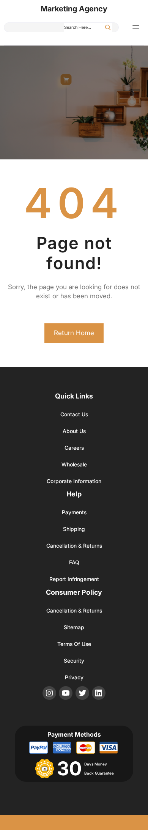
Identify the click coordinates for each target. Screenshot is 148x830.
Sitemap (74, 627)
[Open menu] (136, 27)
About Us (74, 431)
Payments (74, 512)
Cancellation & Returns (74, 545)
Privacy (74, 677)
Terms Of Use (74, 644)
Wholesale (74, 464)
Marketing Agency (74, 8)
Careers (74, 447)
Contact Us (74, 414)
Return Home (74, 333)
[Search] (107, 27)
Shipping (74, 529)
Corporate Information (74, 481)
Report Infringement (74, 579)
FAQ (74, 562)
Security (74, 660)
